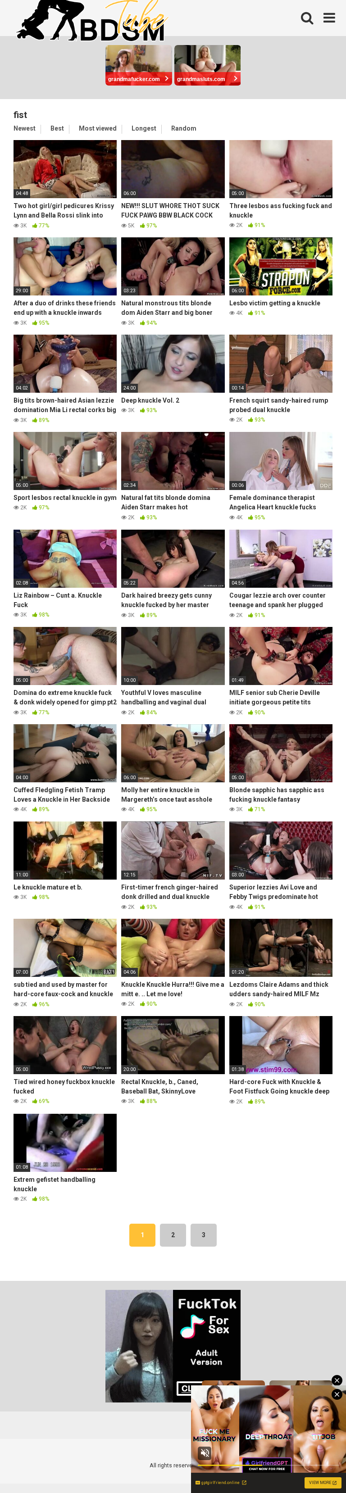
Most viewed (98, 128)
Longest (144, 128)
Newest (25, 128)
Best (57, 128)
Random (183, 128)
